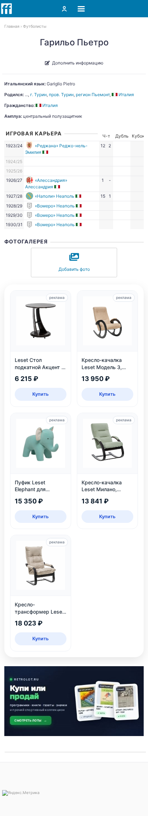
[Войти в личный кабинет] (64, 8)
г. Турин (38, 94)
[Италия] (45, 152)
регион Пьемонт (93, 94)
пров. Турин (61, 94)
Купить (40, 394)
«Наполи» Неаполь (54, 196)
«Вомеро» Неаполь (55, 206)
